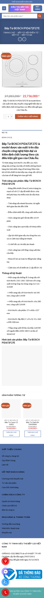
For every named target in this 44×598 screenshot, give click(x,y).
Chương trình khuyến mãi (12, 478)
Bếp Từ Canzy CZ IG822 (11, 423)
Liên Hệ (5, 464)
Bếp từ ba (27, 35)
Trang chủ (9, 32)
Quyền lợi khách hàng (11, 501)
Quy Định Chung (8, 460)
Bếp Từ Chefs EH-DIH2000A (32, 423)
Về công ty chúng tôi (10, 456)
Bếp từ (15, 35)
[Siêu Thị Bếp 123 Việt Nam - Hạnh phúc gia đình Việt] (19, 8)
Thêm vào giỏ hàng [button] (11, 434)
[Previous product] (24, 39)
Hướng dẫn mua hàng (11, 524)
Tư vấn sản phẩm (9, 483)
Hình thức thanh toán (10, 528)
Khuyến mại (7, 532)
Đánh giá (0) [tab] (7, 137)
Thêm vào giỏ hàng (27, 116)
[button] (4, 8)
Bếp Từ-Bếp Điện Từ (28, 32)
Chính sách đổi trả (9, 505)
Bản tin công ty (8, 510)
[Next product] (20, 39)
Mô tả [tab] (4, 133)
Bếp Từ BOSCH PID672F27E (19, 143)
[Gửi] (39, 15)
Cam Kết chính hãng (10, 487)
